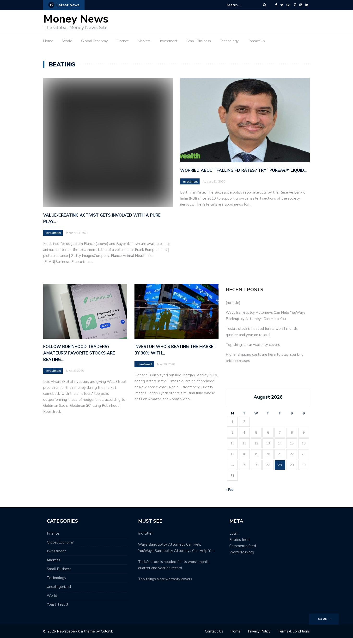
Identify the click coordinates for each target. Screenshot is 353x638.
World (67, 41)
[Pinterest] (295, 5)
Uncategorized (59, 586)
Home (48, 41)
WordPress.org (241, 552)
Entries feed (239, 539)
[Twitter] (282, 5)
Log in (234, 533)
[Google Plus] (288, 5)
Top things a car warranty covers (253, 344)
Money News (75, 19)
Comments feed (242, 545)
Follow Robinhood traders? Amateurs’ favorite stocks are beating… (79, 353)
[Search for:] (241, 5)
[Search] (264, 5)
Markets (144, 41)
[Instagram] (301, 5)
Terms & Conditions (294, 631)
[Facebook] (276, 5)
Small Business (198, 41)
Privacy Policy (259, 631)
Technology (229, 41)
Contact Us (256, 41)
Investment (168, 41)
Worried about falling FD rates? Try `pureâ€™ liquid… (243, 170)
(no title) (233, 302)
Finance (123, 41)
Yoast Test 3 (57, 604)
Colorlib (107, 631)
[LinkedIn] (307, 5)
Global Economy (94, 41)
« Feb (230, 489)
